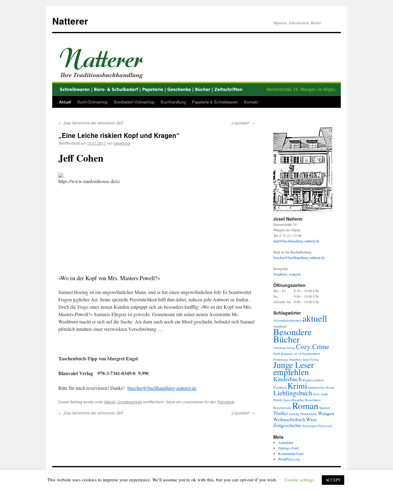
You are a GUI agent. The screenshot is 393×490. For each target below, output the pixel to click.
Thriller (280, 413)
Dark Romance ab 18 (287, 353)
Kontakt (251, 102)
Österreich (325, 426)
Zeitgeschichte (287, 425)
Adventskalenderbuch (287, 320)
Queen (287, 400)
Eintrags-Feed (288, 447)
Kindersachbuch (313, 380)
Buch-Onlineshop (92, 102)
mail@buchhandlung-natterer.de (296, 240)
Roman (305, 405)
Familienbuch (311, 353)
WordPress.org (289, 459)
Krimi (297, 385)
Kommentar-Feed (290, 453)
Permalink (225, 401)
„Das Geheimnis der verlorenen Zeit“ (91, 122)
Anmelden (285, 442)
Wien (311, 419)
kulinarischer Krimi (321, 387)
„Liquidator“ (243, 122)
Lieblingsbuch (292, 392)
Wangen (326, 413)
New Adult (320, 394)
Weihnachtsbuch (289, 419)
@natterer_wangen (287, 274)
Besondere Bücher (292, 335)
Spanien (324, 408)
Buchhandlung (173, 102)
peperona (122, 143)
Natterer (70, 20)
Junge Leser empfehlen (293, 368)
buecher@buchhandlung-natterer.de (161, 388)
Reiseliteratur (282, 408)
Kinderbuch (287, 379)
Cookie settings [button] (299, 479)
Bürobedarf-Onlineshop (134, 102)
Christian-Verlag (284, 348)
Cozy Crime (312, 346)
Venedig (294, 414)
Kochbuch (279, 387)
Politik (277, 400)
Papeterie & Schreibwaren (215, 102)
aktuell (314, 318)
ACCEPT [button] (332, 480)
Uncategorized (129, 401)
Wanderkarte (308, 414)
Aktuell (65, 102)
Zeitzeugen (309, 426)
